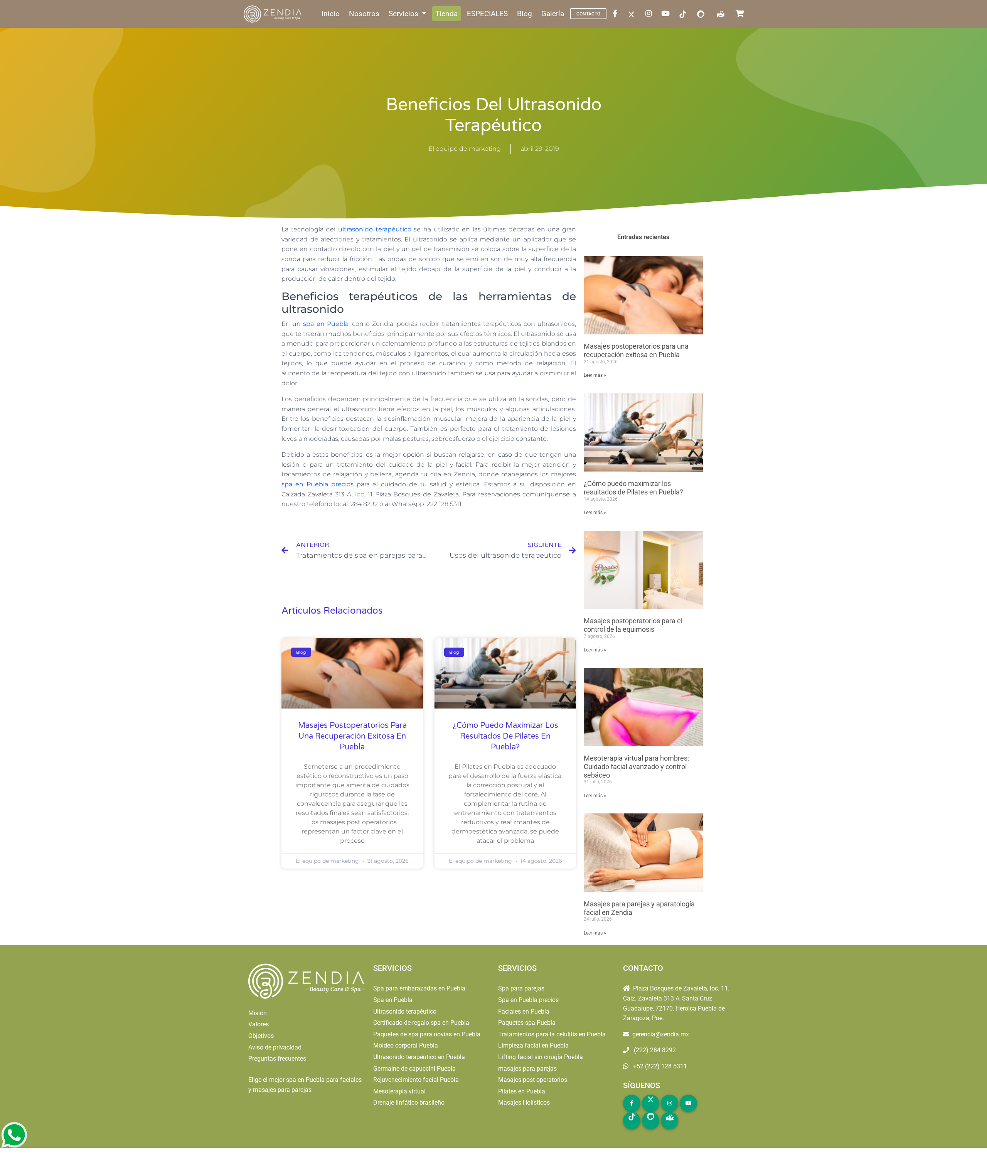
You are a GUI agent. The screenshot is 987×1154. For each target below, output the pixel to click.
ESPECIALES (487, 13)
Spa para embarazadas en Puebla (419, 988)
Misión (257, 1013)
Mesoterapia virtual (399, 1091)
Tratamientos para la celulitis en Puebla (552, 1034)
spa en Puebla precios (317, 484)
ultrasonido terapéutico (374, 229)
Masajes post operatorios (532, 1079)
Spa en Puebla (393, 1000)
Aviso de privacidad (274, 1047)
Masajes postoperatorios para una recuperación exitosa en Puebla (352, 736)
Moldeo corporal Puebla (405, 1045)
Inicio (331, 13)
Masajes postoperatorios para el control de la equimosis (633, 625)
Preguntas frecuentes (277, 1058)
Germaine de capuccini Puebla (414, 1068)
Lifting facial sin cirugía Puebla (540, 1057)
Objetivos (261, 1035)
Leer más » (595, 375)
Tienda (446, 13)
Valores (258, 1024)
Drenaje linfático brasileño (409, 1102)
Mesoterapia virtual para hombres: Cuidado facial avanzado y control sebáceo (636, 766)
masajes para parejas (527, 1068)
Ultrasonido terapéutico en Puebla (419, 1057)
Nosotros (364, 13)
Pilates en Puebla (521, 1091)
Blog (524, 13)
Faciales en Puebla (523, 1011)
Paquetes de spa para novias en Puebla (426, 1034)
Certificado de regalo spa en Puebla (421, 1022)
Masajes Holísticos (524, 1102)
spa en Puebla (325, 323)
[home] (273, 14)
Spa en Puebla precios (528, 1000)
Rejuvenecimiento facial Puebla (416, 1079)
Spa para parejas (521, 988)
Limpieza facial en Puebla (533, 1045)
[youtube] (667, 14)
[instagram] (650, 14)
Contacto (588, 14)
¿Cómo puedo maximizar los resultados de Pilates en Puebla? (505, 736)
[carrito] (741, 14)
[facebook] (616, 14)
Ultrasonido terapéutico (404, 1011)
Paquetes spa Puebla (527, 1022)
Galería (552, 13)
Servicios (404, 13)
